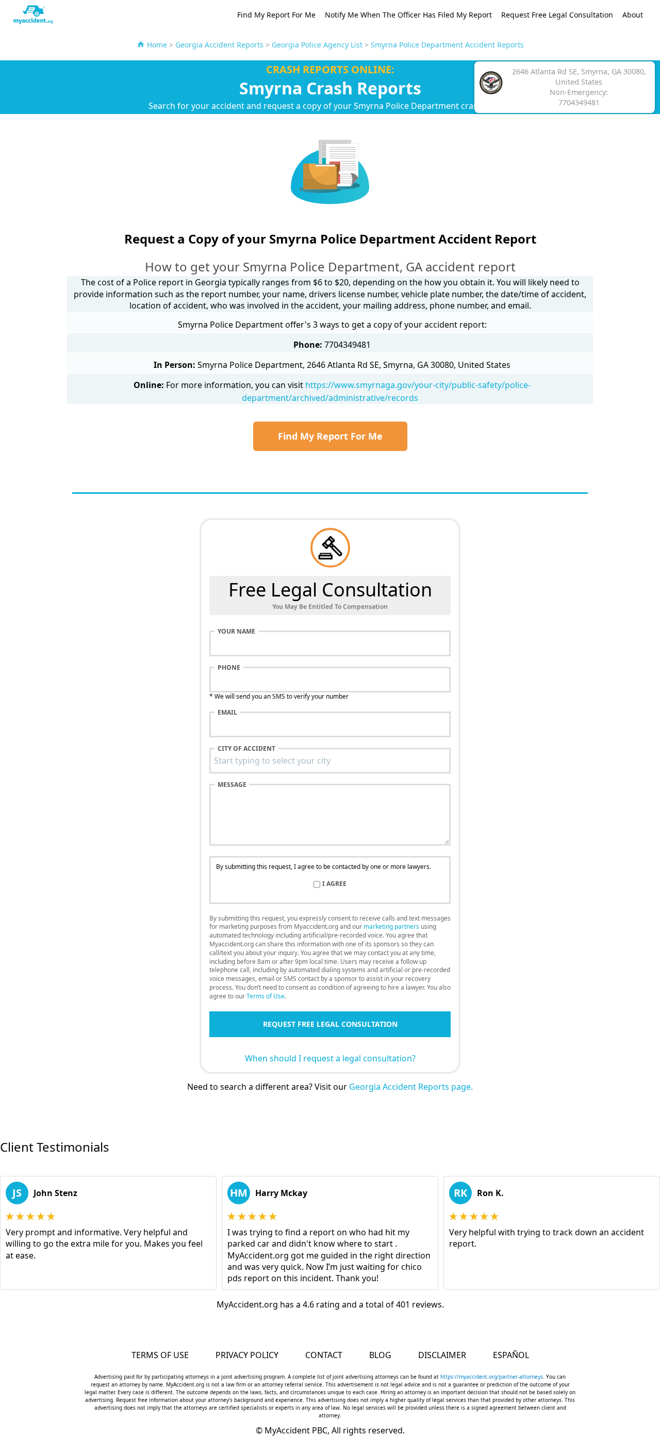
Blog (380, 1355)
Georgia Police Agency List (317, 45)
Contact (323, 1355)
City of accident (246, 749)
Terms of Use (265, 996)
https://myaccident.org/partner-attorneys (491, 1376)
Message (232, 785)
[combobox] (330, 760)
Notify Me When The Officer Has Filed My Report (408, 15)
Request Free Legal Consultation (557, 15)
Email (227, 712)
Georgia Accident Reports (219, 45)
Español (511, 1355)
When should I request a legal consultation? (330, 1058)
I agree (334, 884)
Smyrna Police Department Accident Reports (447, 45)
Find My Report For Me (276, 15)
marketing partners (391, 926)
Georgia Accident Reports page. (411, 1086)
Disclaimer (442, 1355)
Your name (236, 631)
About (632, 15)
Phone (229, 668)
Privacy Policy (247, 1355)
